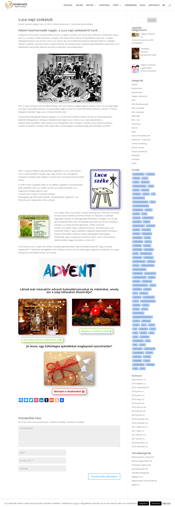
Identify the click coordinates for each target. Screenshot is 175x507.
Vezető (136, 324)
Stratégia (104, 5)
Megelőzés (143, 328)
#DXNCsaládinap (139, 261)
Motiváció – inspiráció (141, 139)
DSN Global (137, 249)
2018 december (138, 419)
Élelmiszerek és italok (141, 457)
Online (153, 328)
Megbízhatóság (138, 364)
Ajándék (143, 332)
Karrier (135, 128)
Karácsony (64, 24)
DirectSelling (149, 249)
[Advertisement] (69, 147)
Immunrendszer (150, 273)
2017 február (137, 435)
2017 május (137, 431)
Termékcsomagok (139, 473)
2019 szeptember (139, 387)
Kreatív (147, 237)
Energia (136, 229)
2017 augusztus (138, 427)
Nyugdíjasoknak (146, 253)
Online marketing (139, 143)
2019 (135, 253)
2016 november (138, 446)
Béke (151, 332)
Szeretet (149, 352)
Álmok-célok (137, 88)
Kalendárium (147, 281)
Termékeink (131, 5)
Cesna (145, 178)
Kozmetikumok (138, 469)
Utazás (136, 189)
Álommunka (137, 92)
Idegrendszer (138, 209)
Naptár (153, 285)
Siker (148, 340)
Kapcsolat (154, 5)
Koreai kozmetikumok (141, 135)
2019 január (137, 415)
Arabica (146, 305)
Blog (142, 5)
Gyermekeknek (138, 312)
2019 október (137, 383)
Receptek (136, 155)
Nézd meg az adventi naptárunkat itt (41, 339)
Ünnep (136, 265)
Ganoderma (137, 348)
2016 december (138, 442)
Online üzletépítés (147, 265)
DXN (133, 100)
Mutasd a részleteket (67, 391)
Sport (152, 201)
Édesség (147, 289)
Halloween (145, 182)
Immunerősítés (148, 217)
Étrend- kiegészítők (140, 461)
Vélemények (148, 257)
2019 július (136, 391)
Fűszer (136, 182)
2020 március (137, 379)
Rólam (79, 5)
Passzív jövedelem (139, 151)
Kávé (134, 132)
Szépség (136, 305)
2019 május (137, 399)
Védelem (147, 245)
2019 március (137, 407)
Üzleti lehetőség (139, 197)
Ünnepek (135, 159)
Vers (135, 293)
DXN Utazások (138, 112)
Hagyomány (137, 237)
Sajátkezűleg (138, 241)
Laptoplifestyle (138, 352)
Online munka (138, 147)
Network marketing (139, 269)
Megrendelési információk (143, 480)
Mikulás (147, 221)
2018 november (138, 423)
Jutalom (136, 320)
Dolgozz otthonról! (139, 96)
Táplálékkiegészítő (139, 277)
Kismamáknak (138, 340)
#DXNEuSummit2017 (140, 285)
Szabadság (144, 336)
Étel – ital (136, 120)
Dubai (151, 185)
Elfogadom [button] (143, 503)
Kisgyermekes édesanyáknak (142, 316)
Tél (153, 193)
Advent (56, 24)
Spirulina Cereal (138, 225)
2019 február (137, 411)
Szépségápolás (149, 297)
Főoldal (68, 5)
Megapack (136, 477)
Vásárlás (147, 356)
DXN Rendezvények (140, 104)
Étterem (148, 241)
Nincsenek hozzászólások (82, 24)
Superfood (151, 225)
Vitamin (145, 308)
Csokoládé (137, 221)
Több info (166, 503)
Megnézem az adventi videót (95, 331)
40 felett (151, 277)
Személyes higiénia (140, 465)
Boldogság (137, 360)
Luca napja (146, 229)
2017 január (137, 438)
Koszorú (136, 233)
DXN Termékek (138, 108)
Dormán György (31, 24)
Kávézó (146, 193)
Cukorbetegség (138, 174)
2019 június (137, 395)
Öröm (142, 368)
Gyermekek (137, 257)
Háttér (89, 5)
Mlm (135, 344)
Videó (136, 301)
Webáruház (146, 320)
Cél (135, 328)
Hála (135, 332)
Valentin (136, 178)
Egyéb (134, 484)
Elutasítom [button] (156, 503)
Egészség (136, 116)
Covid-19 (136, 217)
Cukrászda (150, 174)
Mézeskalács (147, 233)
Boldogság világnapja (140, 201)
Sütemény (137, 297)
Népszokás (137, 289)
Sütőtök (136, 213)
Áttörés (152, 324)
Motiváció (151, 261)
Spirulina (136, 281)
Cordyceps (137, 245)
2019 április (137, 403)
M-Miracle (137, 193)
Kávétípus (144, 293)
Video (134, 163)
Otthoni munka (149, 348)
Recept (136, 308)
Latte (144, 213)
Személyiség (138, 273)
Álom (143, 324)
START (116, 5)
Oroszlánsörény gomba (141, 205)
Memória (148, 209)
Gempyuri (145, 189)
